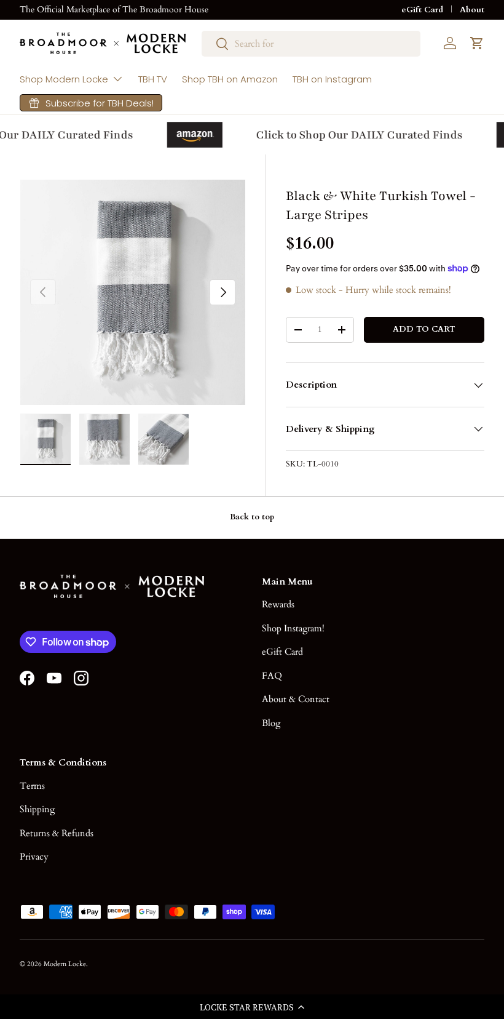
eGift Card (422, 9)
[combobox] (311, 44)
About (472, 9)
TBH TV (152, 79)
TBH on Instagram (332, 79)
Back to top (252, 516)
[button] (252, 1006)
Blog (271, 723)
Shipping (37, 809)
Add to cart (424, 329)
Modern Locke (65, 964)
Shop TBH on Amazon (230, 79)
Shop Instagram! (293, 628)
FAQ (272, 675)
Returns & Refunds (56, 833)
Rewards (278, 604)
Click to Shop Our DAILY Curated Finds (356, 134)
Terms (32, 786)
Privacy (34, 856)
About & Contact (295, 699)
